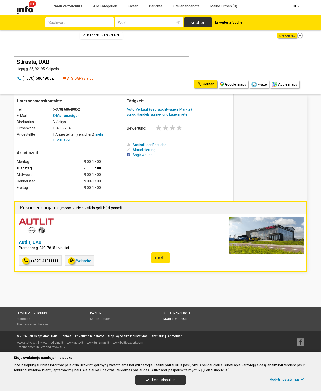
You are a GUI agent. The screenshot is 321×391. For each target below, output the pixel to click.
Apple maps (287, 84)
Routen (106, 319)
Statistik (158, 336)
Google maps (235, 84)
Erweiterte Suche (229, 22)
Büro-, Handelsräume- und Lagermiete (157, 114)
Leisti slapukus (163, 380)
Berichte (156, 6)
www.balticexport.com (128, 342)
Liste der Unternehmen (103, 35)
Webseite (83, 261)
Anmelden (174, 336)
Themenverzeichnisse (32, 324)
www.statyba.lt (27, 342)
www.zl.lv (58, 347)
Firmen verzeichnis (66, 6)
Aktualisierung (144, 150)
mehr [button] (160, 257)
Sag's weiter (142, 155)
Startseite (23, 319)
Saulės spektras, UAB (42, 336)
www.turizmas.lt (98, 342)
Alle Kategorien (105, 6)
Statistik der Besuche (149, 145)
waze (262, 84)
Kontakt (66, 336)
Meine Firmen (223, 6)
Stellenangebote (186, 6)
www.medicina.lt (51, 342)
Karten (133, 6)
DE (295, 6)
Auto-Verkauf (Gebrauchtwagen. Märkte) (159, 109)
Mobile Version (175, 319)
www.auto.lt (75, 342)
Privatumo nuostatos (89, 336)
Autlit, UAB (30, 242)
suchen (198, 22)
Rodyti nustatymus (285, 379)
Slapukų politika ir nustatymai (128, 336)
